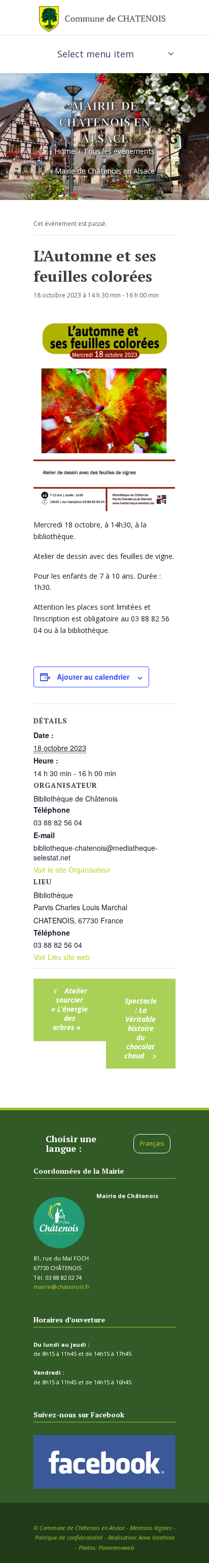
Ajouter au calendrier (93, 677)
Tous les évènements (119, 151)
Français (152, 1143)
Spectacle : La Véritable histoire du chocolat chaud (140, 1028)
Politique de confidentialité (69, 1537)
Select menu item (95, 54)
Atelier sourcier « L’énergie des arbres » (69, 1009)
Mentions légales (151, 1528)
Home (64, 151)
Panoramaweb (116, 1547)
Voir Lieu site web (61, 957)
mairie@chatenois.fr (61, 1286)
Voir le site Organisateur (72, 869)
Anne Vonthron (156, 1537)
